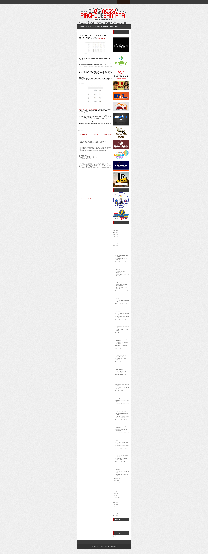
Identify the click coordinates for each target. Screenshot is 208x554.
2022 (115, 234)
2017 (115, 245)
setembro (116, 482)
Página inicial (95, 134)
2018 (115, 243)
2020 (115, 238)
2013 (115, 508)
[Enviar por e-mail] (79, 130)
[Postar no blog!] (80, 130)
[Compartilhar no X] (81, 130)
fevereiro (116, 497)
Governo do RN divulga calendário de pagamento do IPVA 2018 (92, 36)
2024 (115, 230)
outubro (116, 480)
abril (116, 493)
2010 (115, 515)
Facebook (108, 3)
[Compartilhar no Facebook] (82, 130)
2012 (115, 511)
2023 (115, 232)
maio (116, 491)
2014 (115, 506)
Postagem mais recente (83, 134)
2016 (115, 502)
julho (116, 486)
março (116, 495)
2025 (115, 228)
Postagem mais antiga (108, 134)
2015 (115, 504)
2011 (115, 513)
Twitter (103, 1)
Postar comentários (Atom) (86, 198)
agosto (116, 484)
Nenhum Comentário (101, 38)
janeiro (116, 499)
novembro (117, 478)
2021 (115, 236)
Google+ (114, 1)
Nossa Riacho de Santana (102, 546)
